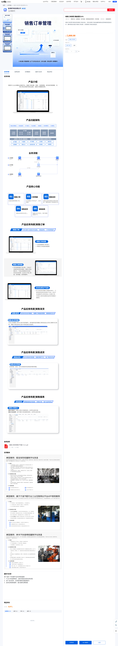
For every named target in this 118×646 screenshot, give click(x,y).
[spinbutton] (71, 51)
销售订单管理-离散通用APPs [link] (21, 5)
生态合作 (61, 1)
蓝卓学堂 (68, 1)
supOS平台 (45, 1)
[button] (67, 51)
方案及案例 (54, 1)
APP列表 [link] (9, 5)
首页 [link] (4, 5)
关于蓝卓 (76, 1)
